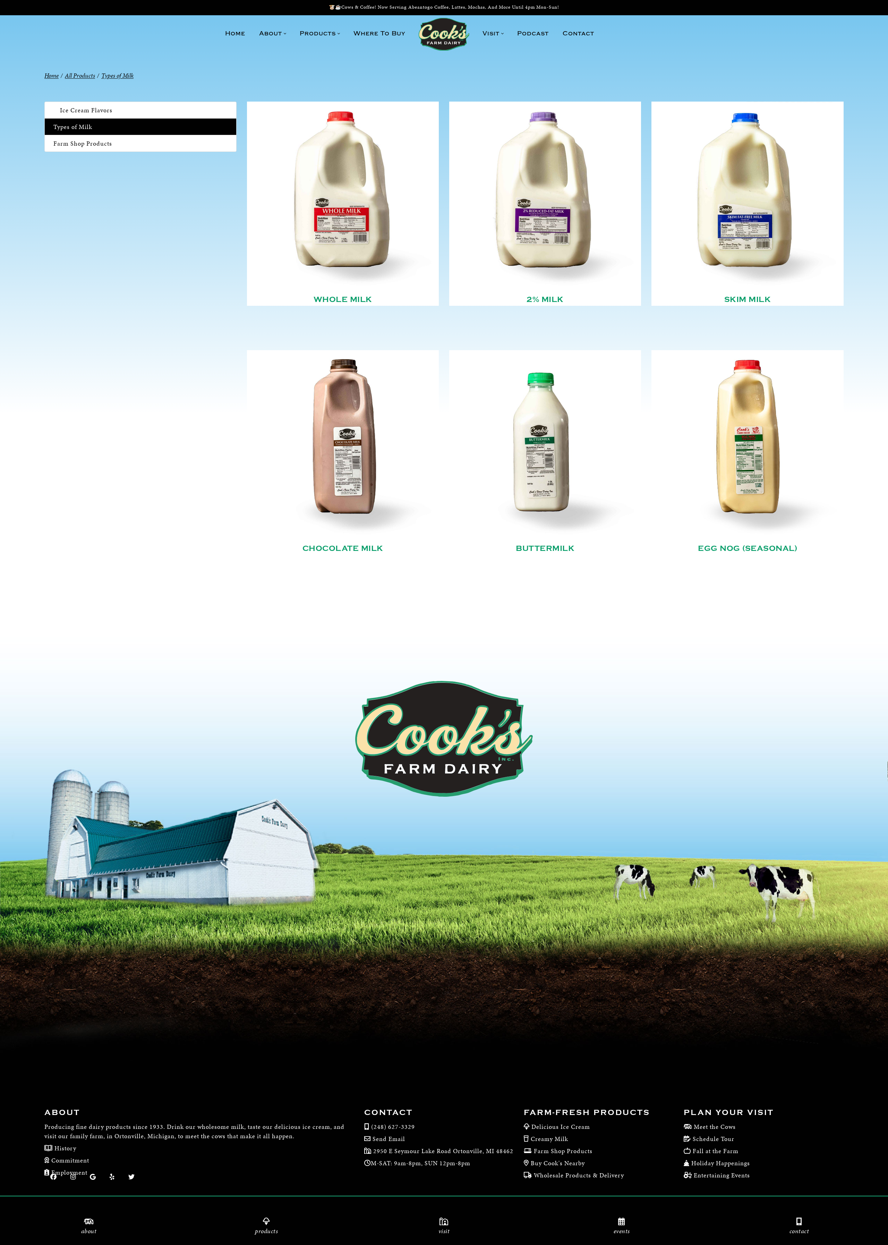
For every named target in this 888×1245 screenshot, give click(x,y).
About (89, 1231)
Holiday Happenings (720, 1163)
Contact (799, 1231)
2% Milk (545, 299)
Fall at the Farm (715, 1151)
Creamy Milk (549, 1138)
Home (51, 75)
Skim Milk (747, 299)
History (64, 1148)
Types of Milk (72, 126)
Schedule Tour (713, 1138)
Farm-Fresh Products (587, 1112)
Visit (444, 1231)
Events (622, 1231)
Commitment (69, 1160)
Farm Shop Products (82, 143)
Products (266, 1231)
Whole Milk (343, 299)
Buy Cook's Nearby (558, 1163)
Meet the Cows (715, 1126)
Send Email (389, 1138)
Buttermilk (545, 548)
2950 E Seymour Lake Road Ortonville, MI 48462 (442, 1151)
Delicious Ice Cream (560, 1126)
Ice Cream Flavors (86, 110)
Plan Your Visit (729, 1112)
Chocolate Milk (342, 548)
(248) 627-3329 (393, 1126)
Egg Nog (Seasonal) (747, 548)
